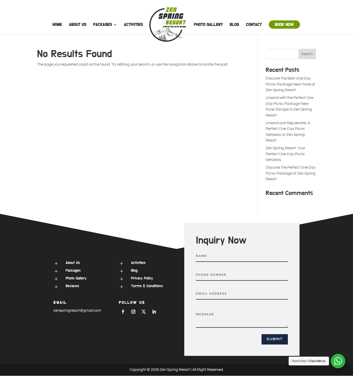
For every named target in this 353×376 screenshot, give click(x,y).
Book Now (284, 24)
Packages (102, 25)
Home (57, 25)
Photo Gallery (208, 25)
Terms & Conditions (147, 286)
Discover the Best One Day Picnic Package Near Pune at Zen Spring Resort (290, 84)
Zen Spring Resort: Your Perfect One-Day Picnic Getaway (285, 154)
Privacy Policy (142, 278)
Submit (275, 339)
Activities (133, 25)
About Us (77, 25)
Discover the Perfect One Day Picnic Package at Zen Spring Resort (291, 173)
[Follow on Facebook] (123, 312)
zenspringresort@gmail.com (77, 310)
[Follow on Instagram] (133, 312)
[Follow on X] (144, 312)
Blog (234, 25)
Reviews (72, 286)
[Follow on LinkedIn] (154, 312)
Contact (254, 25)
